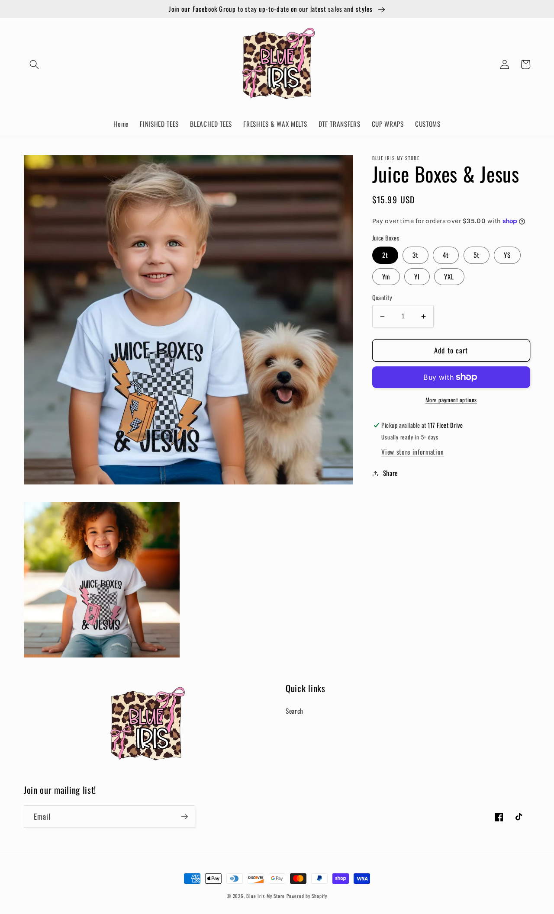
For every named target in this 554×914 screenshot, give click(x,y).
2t (385, 255)
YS (507, 255)
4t (446, 255)
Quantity (382, 297)
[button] (34, 64)
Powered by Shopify (307, 895)
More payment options (451, 400)
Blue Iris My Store (265, 895)
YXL (449, 276)
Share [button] (390, 473)
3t (415, 255)
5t (476, 255)
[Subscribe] (184, 816)
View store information (412, 452)
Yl (417, 276)
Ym (386, 276)
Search (294, 710)
